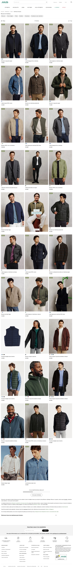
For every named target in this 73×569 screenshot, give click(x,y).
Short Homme (21, 555)
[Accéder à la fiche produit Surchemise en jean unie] (36, 463)
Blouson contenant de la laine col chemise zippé (59, 272)
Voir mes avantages (22, 549)
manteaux (25, 509)
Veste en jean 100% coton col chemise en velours (35, 440)
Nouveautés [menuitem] (16, 7)
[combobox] (31, 2)
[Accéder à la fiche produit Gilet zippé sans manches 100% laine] (36, 125)
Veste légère (10, 16)
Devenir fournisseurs (35, 547)
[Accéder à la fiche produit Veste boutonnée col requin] (36, 167)
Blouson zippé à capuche (30, 356)
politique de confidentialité (59, 533)
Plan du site (46, 566)
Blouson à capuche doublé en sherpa (33, 398)
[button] (22, 24)
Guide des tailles (46, 558)
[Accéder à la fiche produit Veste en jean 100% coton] (12, 83)
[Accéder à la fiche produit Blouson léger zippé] (12, 463)
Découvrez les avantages (23, 547)
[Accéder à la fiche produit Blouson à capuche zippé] (12, 40)
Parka (16, 16)
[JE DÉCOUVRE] (36, 211)
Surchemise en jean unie (30, 483)
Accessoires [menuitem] (49, 7)
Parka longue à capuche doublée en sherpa (58, 356)
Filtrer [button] (4, 20)
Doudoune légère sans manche (7, 356)
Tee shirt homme (22, 559)
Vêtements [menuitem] (7, 7)
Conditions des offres (12, 566)
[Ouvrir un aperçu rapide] (23, 25)
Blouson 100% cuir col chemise (7, 145)
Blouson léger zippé (5, 483)
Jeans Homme (21, 557)
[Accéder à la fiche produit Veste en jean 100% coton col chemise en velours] (36, 420)
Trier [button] (71, 20)
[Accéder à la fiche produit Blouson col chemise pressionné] (36, 83)
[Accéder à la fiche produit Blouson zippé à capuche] (36, 336)
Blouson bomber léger (6, 229)
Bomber (21, 16)
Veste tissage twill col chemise (31, 61)
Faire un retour (4, 551)
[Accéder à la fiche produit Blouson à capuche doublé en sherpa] (36, 378)
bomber (65, 499)
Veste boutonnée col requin (31, 187)
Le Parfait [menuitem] (57, 7)
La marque (33, 549)
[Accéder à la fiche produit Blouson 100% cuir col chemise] (12, 125)
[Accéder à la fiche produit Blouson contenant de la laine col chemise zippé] (60, 251)
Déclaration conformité (35, 554)
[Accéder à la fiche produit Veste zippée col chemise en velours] (36, 294)
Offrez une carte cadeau (47, 547)
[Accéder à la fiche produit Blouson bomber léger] (12, 209)
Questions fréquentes (5, 555)
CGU (41, 566)
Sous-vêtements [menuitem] (39, 7)
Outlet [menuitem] (64, 7)
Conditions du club (22, 551)
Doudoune (27, 16)
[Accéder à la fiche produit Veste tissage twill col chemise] (36, 40)
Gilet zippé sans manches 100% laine (33, 145)
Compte (60, 2)
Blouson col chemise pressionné (32, 103)
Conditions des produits (21, 566)
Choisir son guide (46, 556)
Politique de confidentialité (31, 566)
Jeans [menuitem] (23, 7)
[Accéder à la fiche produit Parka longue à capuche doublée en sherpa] (60, 336)
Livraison (3, 547)
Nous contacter (4, 553)
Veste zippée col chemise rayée (56, 61)
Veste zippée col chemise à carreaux (9, 272)
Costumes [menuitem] (29, 7)
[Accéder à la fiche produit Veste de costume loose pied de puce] (12, 167)
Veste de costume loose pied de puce (9, 187)
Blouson (3, 16)
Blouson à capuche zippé (6, 61)
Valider (45, 530)
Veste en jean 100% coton (6, 103)
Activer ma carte (46, 549)
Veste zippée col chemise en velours (33, 314)
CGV (38, 566)
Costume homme (22, 561)
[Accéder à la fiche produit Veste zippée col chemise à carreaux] (12, 251)
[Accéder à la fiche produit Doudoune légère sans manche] (12, 336)
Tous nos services (5, 557)
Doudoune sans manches (37, 16)
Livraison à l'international (6, 549)
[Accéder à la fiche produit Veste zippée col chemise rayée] (60, 40)
